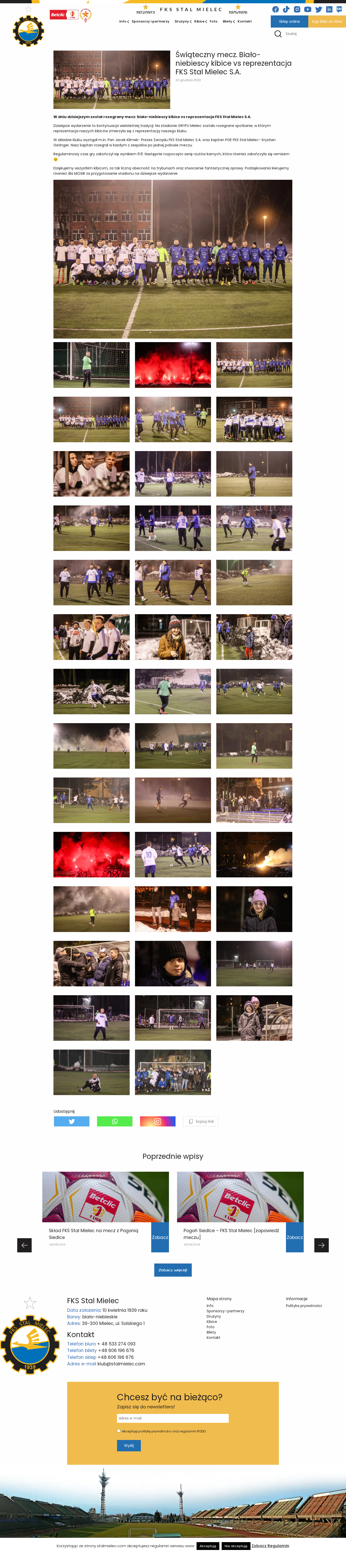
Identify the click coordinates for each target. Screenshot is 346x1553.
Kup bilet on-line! (327, 21)
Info (122, 21)
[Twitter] (71, 1121)
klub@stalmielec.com (121, 1364)
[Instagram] (158, 1121)
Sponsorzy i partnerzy (150, 21)
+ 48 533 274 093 (116, 1344)
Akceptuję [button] (208, 1546)
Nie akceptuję (236, 1546)
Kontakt (245, 21)
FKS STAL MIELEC (191, 9)
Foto (214, 21)
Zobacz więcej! (173, 1270)
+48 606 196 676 (116, 1350)
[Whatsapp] (114, 1121)
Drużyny (182, 21)
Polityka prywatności (304, 1305)
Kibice (199, 21)
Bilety (227, 21)
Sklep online (289, 21)
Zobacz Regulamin (270, 1545)
